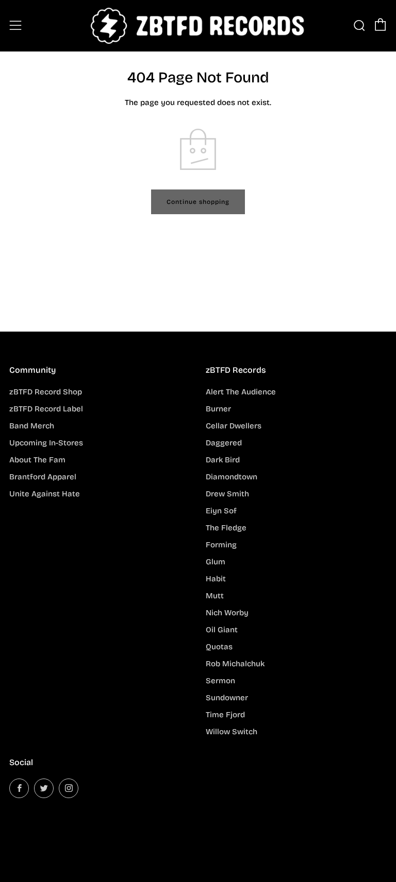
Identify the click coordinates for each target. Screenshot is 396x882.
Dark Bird (223, 459)
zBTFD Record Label (46, 408)
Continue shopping (198, 201)
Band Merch (31, 425)
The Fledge (226, 527)
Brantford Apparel (42, 476)
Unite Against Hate (44, 493)
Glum (215, 561)
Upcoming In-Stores (46, 442)
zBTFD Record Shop (45, 391)
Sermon (220, 680)
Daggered (224, 442)
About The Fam (37, 459)
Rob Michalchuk (235, 663)
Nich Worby (227, 612)
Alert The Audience (241, 391)
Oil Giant (222, 629)
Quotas (219, 646)
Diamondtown (231, 476)
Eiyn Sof (221, 510)
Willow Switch (231, 731)
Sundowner (227, 697)
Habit (216, 578)
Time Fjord (225, 714)
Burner (218, 408)
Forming (221, 544)
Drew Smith (227, 493)
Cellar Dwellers (233, 425)
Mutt (215, 595)
